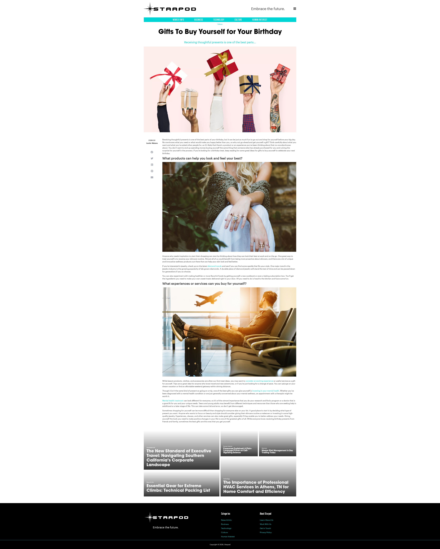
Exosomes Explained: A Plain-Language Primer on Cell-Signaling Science (237, 450)
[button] (152, 152)
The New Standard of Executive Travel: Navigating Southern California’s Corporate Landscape (179, 457)
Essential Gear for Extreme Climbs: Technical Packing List (178, 488)
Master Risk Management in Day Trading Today (277, 451)
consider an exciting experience (259, 381)
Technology (218, 20)
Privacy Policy (266, 532)
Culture (238, 20)
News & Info (178, 20)
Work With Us (265, 524)
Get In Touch (265, 528)
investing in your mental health (265, 391)
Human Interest (259, 20)
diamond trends (215, 266)
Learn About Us (266, 520)
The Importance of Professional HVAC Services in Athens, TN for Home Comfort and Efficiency (256, 486)
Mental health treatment (172, 400)
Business (198, 20)
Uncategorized (151, 447)
